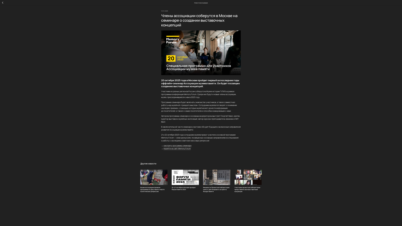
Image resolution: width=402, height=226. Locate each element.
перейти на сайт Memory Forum (177, 148)
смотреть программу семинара (177, 145)
